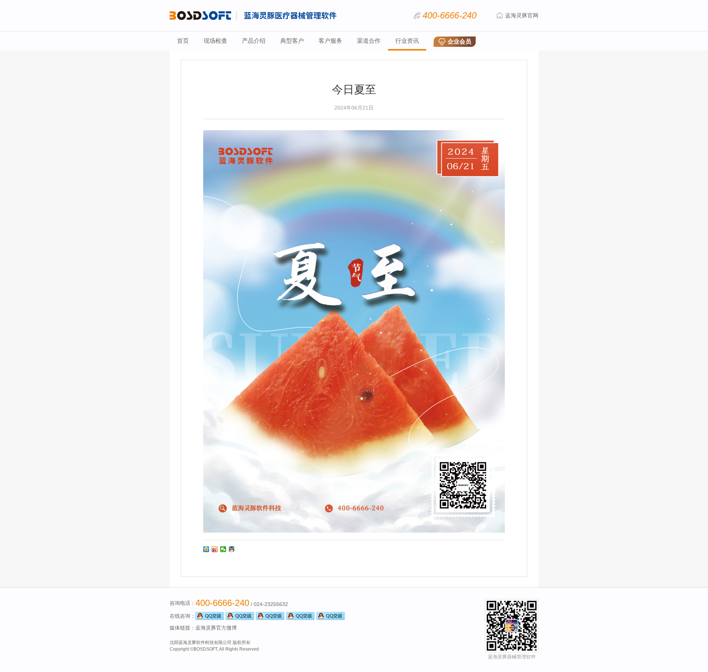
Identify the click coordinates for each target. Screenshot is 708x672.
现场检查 (215, 41)
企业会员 (459, 41)
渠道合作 (369, 41)
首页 (183, 41)
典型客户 (292, 41)
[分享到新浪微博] (215, 549)
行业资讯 (407, 41)
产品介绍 (254, 41)
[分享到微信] (223, 549)
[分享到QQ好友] (232, 549)
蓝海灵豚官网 (521, 15)
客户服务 (330, 41)
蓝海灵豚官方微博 (216, 628)
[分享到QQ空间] (206, 549)
